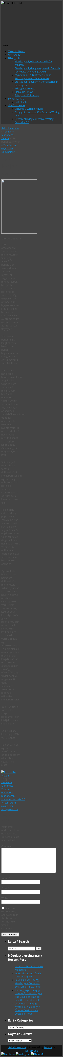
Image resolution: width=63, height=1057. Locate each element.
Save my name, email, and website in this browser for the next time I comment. (9, 918)
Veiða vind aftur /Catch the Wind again (28, 974)
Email (5, 888)
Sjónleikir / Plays (24, 91)
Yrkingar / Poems (25, 88)
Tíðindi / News (16, 51)
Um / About (14, 54)
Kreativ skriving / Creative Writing (34, 118)
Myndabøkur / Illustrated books (33, 75)
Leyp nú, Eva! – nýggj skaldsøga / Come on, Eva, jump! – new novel (28, 983)
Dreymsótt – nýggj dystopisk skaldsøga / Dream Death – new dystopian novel (27, 1008)
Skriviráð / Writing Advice (29, 108)
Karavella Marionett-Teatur (7, 135)
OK (39, 948)
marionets (7, 792)
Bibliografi (14, 58)
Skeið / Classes (16, 105)
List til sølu (21, 102)
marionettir (7, 795)
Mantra (48, 1047)
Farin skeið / (22, 122)
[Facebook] (8, 1054)
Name (5, 878)
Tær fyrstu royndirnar (8, 146)
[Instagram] (23, 1054)
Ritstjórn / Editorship (27, 95)
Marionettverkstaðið (13, 799)
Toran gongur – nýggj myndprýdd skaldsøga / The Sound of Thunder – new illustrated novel (29, 995)
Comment (8, 846)
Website (6, 898)
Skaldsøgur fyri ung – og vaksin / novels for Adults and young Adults (37, 69)
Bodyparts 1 (9, 151)
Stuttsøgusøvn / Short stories (32, 78)
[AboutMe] (37, 1054)
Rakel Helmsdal (10, 128)
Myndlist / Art (16, 98)
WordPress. (31, 1050)
